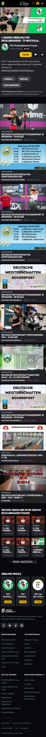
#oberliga (5, 70)
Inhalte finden (6, 698)
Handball (27, 648)
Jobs (3, 667)
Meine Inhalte (29, 680)
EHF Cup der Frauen (38, 595)
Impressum (24, 728)
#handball (14, 70)
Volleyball (28, 660)
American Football (31, 640)
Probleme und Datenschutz (6, 703)
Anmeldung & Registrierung (29, 697)
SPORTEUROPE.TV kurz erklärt (10, 681)
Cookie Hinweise (7, 728)
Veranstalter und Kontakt (11, 708)
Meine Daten (29, 688)
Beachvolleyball (30, 652)
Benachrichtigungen (32, 692)
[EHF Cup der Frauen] (38, 584)
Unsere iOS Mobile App (10, 652)
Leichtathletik (29, 656)
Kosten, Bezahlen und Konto (9, 688)
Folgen (26, 54)
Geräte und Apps (7, 693)
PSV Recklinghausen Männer (23, 595)
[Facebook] (21, 625)
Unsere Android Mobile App (10, 657)
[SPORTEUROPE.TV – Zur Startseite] (2, 3)
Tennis (26, 644)
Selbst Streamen (7, 648)
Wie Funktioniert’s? (8, 640)
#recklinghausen (26, 70)
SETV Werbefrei (7, 644)
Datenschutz (5, 723)
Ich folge (27, 684)
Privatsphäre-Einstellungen (22, 723)
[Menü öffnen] (42, 3)
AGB (16, 728)
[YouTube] (9, 625)
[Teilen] (42, 54)
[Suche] (33, 3)
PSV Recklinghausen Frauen (23, 45)
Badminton (28, 664)
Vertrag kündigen (8, 712)
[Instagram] (3, 625)
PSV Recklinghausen (8, 595)
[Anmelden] (37, 3)
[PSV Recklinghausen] (8, 584)
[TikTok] (15, 625)
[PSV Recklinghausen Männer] (23, 584)
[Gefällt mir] (35, 54)
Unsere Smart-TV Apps (10, 663)
